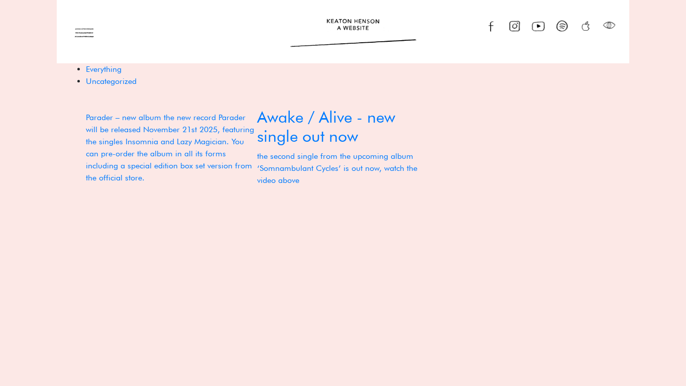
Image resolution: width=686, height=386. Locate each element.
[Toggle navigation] (84, 31)
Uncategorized (111, 81)
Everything (104, 69)
